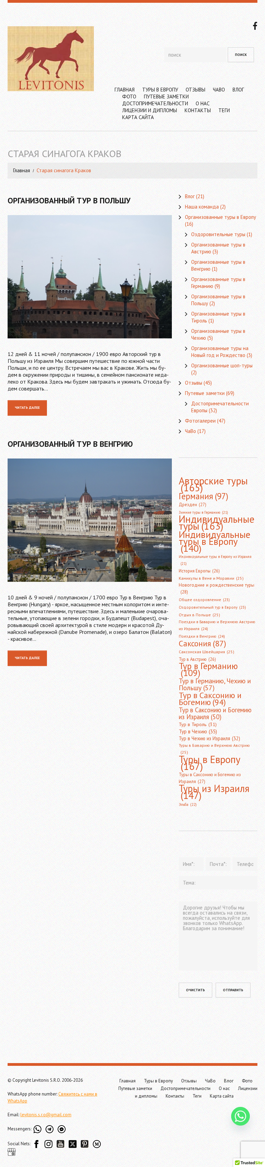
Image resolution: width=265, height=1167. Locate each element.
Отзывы (195, 89)
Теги (224, 110)
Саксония (202, 643)
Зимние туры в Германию (203, 512)
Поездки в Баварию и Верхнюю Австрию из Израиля (217, 625)
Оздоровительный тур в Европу (212, 607)
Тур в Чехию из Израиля (209, 738)
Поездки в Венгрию (202, 636)
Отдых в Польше (199, 614)
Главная (125, 89)
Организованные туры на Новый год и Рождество (219, 351)
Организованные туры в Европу (220, 217)
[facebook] (255, 25)
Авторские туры (213, 484)
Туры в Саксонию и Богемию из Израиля (210, 778)
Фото (129, 96)
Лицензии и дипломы (149, 110)
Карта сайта (138, 117)
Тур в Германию (208, 669)
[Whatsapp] (240, 1116)
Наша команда (202, 206)
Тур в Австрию (197, 659)
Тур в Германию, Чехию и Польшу (215, 684)
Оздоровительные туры (218, 234)
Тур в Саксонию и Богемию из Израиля (215, 713)
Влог (238, 89)
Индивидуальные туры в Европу (215, 541)
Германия (203, 496)
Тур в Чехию (198, 731)
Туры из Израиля (214, 792)
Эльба (188, 804)
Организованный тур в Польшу (69, 200)
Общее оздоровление (204, 599)
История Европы (199, 570)
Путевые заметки (166, 96)
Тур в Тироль (198, 724)
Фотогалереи (200, 420)
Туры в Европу (160, 89)
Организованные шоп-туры (222, 365)
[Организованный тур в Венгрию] (90, 520)
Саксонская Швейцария (206, 651)
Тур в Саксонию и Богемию (210, 698)
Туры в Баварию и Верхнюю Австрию (214, 749)
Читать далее (27, 407)
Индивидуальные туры (216, 523)
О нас (202, 103)
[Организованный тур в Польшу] (90, 276)
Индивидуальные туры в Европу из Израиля (215, 560)
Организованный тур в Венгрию (70, 444)
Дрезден (192, 505)
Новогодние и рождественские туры (216, 588)
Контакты (198, 110)
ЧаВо (219, 89)
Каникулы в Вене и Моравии (211, 578)
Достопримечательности (155, 103)
